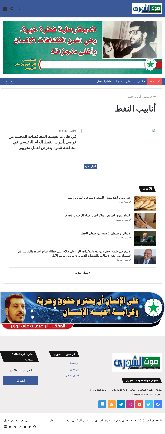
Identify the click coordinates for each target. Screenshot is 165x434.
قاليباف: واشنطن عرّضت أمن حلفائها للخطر (121, 79)
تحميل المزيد (82, 272)
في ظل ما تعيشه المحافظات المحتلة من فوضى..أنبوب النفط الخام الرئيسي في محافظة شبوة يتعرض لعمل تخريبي (42, 142)
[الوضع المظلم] (19, 9)
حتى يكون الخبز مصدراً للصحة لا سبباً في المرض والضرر (98, 197)
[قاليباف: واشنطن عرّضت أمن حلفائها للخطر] (145, 238)
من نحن (74, 369)
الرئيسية (148, 96)
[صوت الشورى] (147, 8)
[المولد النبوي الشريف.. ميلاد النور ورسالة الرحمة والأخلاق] (145, 221)
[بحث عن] (12, 9)
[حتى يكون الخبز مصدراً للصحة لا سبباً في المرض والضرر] (145, 203)
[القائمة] (5, 9)
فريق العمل (72, 375)
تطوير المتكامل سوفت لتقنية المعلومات (67, 420)
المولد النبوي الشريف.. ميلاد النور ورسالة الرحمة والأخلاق (98, 215)
